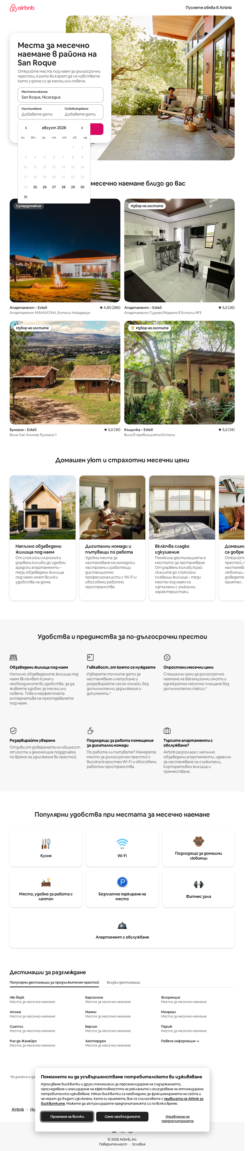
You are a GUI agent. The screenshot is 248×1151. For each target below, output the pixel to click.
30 (82, 187)
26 (44, 187)
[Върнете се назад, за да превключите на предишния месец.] (26, 127)
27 (54, 187)
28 (63, 187)
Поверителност (113, 1144)
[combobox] (61, 97)
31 (25, 197)
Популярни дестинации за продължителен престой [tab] (54, 982)
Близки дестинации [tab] (123, 982)
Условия (139, 1144)
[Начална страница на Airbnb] (22, 7)
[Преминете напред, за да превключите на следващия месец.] (81, 127)
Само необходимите (122, 1116)
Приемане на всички (67, 1116)
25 (35, 187)
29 (73, 187)
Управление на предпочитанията (177, 1118)
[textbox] (39, 114)
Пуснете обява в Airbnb (209, 7)
